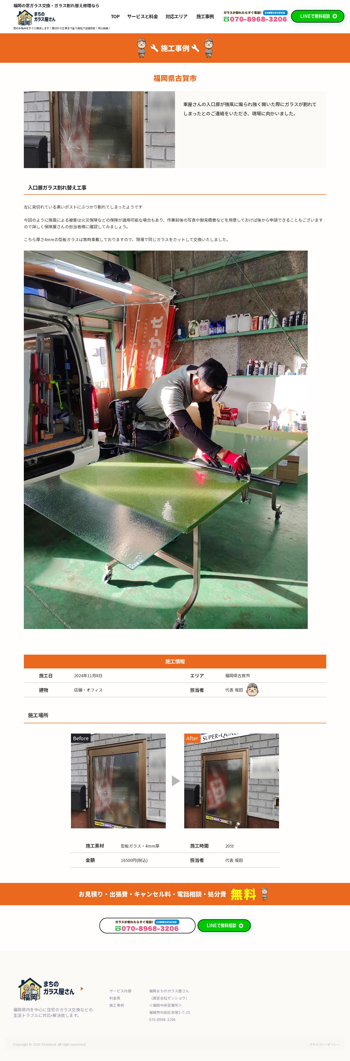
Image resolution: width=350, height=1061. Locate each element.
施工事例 (205, 16)
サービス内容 (120, 990)
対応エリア (177, 16)
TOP (115, 16)
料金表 (114, 998)
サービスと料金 (142, 16)
